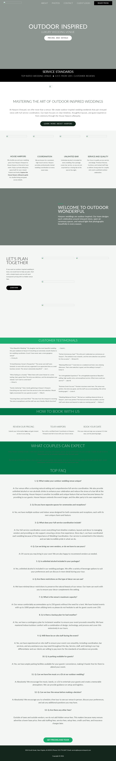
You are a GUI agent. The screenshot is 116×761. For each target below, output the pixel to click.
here (26, 431)
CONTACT (68, 3)
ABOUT (44, 3)
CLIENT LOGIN (83, 3)
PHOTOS (56, 3)
